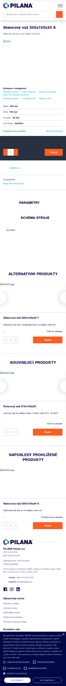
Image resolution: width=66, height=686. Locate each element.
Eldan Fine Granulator (13, 183)
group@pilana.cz (20, 581)
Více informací (13, 657)
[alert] (33, 659)
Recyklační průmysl (11, 92)
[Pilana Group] (18, 5)
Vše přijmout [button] (17, 680)
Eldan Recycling (28, 92)
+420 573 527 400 (21, 577)
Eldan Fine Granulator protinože (16, 95)
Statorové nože (45, 98)
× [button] (63, 634)
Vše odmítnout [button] (47, 680)
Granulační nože (28, 98)
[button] (4, 662)
